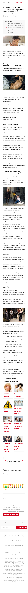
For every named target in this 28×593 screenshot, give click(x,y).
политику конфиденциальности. (16, 511)
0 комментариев (10, 458)
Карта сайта (14, 582)
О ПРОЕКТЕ (10, 540)
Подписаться (23, 527)
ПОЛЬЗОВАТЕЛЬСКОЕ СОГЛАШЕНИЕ (14, 545)
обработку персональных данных (11, 509)
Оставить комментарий (14, 461)
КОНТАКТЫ (18, 540)
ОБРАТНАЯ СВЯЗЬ (14, 543)
